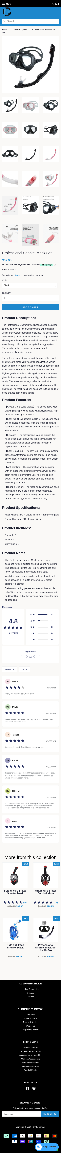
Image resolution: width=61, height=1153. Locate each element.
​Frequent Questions (30, 1030)
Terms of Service (30, 1022)
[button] (42, 614)
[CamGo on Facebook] (27, 1089)
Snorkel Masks (30, 1070)
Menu (8, 4)
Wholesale (30, 1026)
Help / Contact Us (30, 989)
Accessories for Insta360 (30, 1055)
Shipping (18, 275)
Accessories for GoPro (30, 1051)
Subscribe (49, 1114)
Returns (30, 997)
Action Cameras (30, 1047)
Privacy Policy (30, 1018)
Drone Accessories (30, 1063)
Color (5, 280)
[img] (13, 628)
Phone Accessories (30, 1066)
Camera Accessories (30, 1059)
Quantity (6, 293)
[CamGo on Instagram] (33, 1089)
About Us (30, 1015)
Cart (57, 4)
